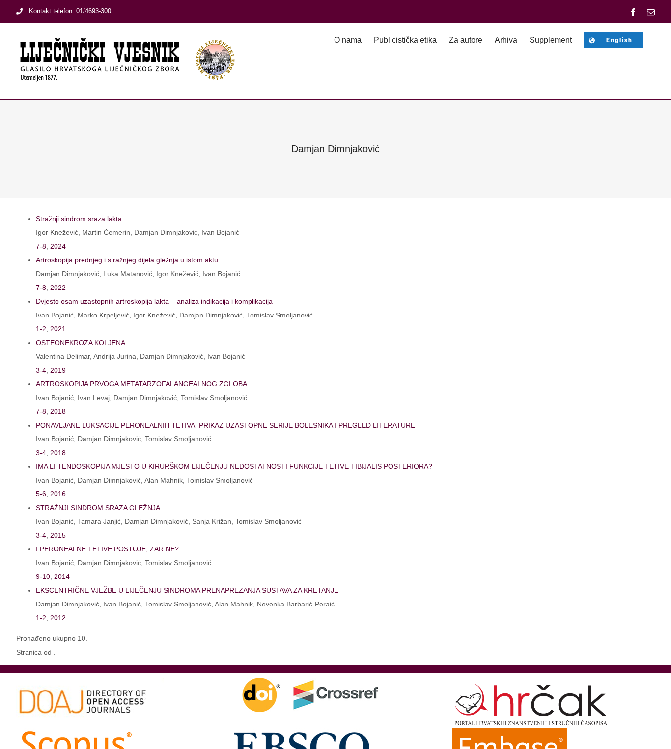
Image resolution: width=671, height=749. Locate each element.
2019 (58, 370)
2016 (58, 494)
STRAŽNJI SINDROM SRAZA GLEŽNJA (98, 508)
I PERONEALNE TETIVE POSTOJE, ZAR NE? (107, 549)
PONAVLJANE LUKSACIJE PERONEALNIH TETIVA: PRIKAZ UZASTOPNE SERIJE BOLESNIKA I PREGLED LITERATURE (225, 425)
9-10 (43, 576)
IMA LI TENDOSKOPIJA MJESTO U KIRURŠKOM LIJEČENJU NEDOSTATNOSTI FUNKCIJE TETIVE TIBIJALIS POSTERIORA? (234, 466)
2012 (58, 618)
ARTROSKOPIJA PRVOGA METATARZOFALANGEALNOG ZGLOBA (141, 384)
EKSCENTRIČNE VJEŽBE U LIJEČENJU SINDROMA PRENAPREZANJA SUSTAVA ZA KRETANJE (187, 590)
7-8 (41, 246)
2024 (58, 246)
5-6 (41, 494)
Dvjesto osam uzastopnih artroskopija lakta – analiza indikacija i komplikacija (154, 301)
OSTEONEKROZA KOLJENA (80, 342)
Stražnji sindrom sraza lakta (79, 219)
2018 (58, 411)
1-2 (41, 329)
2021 (58, 329)
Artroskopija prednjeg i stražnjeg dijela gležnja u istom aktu (127, 260)
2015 (58, 535)
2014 (62, 576)
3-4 (41, 370)
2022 (58, 287)
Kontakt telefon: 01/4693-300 (70, 11)
